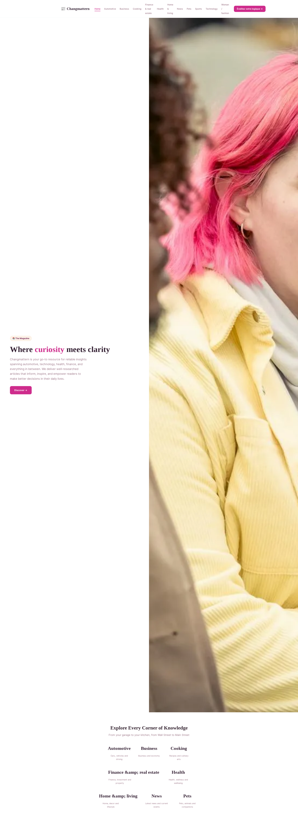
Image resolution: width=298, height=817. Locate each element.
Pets (189, 8)
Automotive (110, 8)
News (180, 8)
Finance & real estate (149, 8)
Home (97, 8)
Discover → (20, 390)
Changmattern (75, 9)
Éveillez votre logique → (250, 8)
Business (124, 8)
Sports (198, 8)
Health (160, 8)
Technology (212, 8)
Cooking (137, 8)
